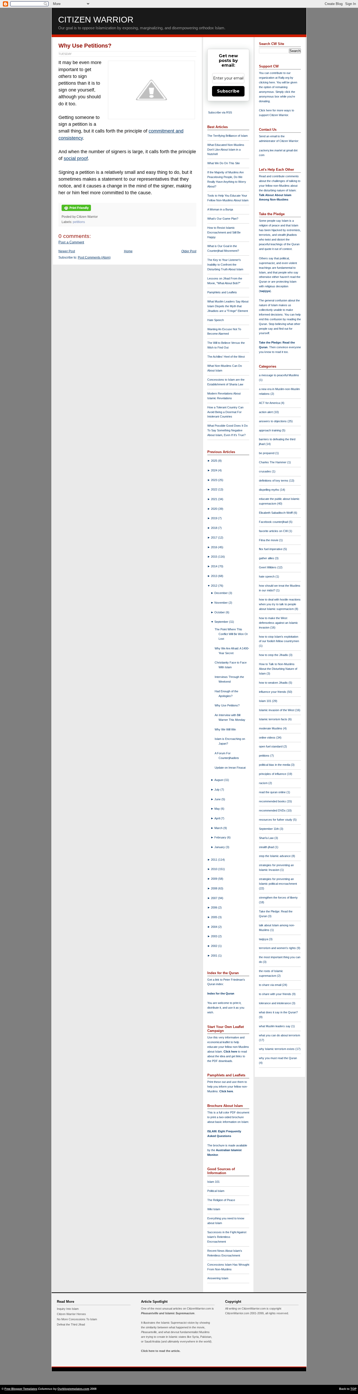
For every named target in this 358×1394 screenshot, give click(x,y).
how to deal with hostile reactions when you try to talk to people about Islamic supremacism (280, 604)
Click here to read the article (160, 1350)
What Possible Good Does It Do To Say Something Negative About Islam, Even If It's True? (227, 430)
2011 (214, 859)
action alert (266, 412)
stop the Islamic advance (275, 856)
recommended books (273, 801)
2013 (214, 576)
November (221, 602)
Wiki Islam (213, 1209)
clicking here (267, 82)
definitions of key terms (274, 480)
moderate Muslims (271, 728)
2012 (214, 585)
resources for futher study (276, 819)
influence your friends (273, 691)
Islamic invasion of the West (277, 710)
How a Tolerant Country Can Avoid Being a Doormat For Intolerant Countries (225, 412)
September (221, 621)
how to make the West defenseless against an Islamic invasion (278, 622)
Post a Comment (71, 242)
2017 (214, 537)
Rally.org (283, 77)
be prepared (267, 453)
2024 (214, 470)
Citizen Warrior (95, 19)
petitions (79, 222)
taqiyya (265, 291)
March (218, 828)
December (221, 593)
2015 (214, 556)
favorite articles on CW (274, 531)
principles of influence (273, 773)
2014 (214, 566)
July (217, 789)
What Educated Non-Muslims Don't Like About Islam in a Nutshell (225, 149)
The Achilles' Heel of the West (226, 356)
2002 (214, 945)
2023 (214, 480)
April (217, 818)
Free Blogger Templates (20, 1388)
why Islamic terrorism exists (277, 1048)
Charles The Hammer (273, 462)
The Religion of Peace (221, 1200)
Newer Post (66, 251)
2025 (214, 460)
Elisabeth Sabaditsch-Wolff (276, 512)
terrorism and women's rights (278, 948)
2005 (214, 917)
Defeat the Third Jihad (71, 1324)
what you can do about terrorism (279, 1035)
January (220, 847)
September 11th (269, 828)
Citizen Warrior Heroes (71, 1314)
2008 (214, 888)
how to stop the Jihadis (274, 654)
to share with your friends (275, 994)
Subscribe (228, 91)
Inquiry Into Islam (68, 1308)
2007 (214, 898)
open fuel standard (271, 746)
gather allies (267, 558)
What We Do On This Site (223, 163)
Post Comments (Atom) (94, 257)
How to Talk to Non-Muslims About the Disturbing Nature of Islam (278, 668)
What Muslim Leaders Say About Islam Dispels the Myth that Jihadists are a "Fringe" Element (227, 306)
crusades (265, 471)
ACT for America (270, 402)
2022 (214, 489)
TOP (353, 1388)
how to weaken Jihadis (274, 682)
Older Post (188, 251)
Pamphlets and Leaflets (222, 292)
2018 (214, 527)
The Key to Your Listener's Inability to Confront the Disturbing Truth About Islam (225, 264)
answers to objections (273, 421)
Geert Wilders (268, 567)
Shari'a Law (266, 837)
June (217, 799)
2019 (214, 518)
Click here (226, 1091)
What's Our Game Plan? (222, 218)
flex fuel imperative (271, 549)
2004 (214, 926)
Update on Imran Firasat (230, 767)
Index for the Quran (220, 993)
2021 (214, 499)
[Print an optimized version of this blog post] (76, 211)
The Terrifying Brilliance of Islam (227, 135)
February (220, 837)
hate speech (267, 576)
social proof (76, 158)
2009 (214, 878)
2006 (214, 907)
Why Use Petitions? (84, 45)
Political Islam (215, 1190)
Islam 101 (213, 1181)
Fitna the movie (269, 540)
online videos (267, 737)
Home (128, 251)
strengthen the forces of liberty (278, 897)
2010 (214, 869)
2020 (214, 508)
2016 (214, 547)
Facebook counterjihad (274, 521)
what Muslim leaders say (275, 1026)
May (217, 808)
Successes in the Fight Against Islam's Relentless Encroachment (226, 1237)
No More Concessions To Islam (77, 1319)
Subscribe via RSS (220, 112)
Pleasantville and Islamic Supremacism (167, 1313)
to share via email (270, 984)
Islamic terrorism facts (273, 719)
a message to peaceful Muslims (279, 375)
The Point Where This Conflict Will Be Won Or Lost (231, 634)
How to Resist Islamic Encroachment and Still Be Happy (224, 232)
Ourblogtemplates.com (73, 1388)
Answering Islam (217, 1278)
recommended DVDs (272, 810)
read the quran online (272, 792)
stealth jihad (267, 847)
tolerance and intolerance (275, 1003)
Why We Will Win (225, 729)
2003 (214, 936)
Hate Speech (215, 320)
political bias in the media (275, 764)
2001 (214, 955)
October (220, 612)
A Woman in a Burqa (220, 209)
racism (263, 783)
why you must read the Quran (278, 1058)
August (219, 779)
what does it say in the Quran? (278, 1012)
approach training (270, 430)
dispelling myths (269, 489)
